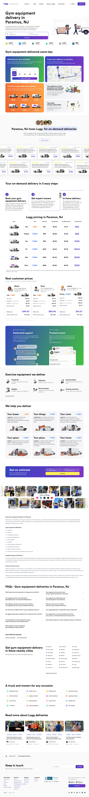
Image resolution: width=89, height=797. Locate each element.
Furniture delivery (17, 780)
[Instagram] (37, 498)
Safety (25, 784)
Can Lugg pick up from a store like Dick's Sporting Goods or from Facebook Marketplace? (18, 598)
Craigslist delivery (17, 782)
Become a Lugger (7, 787)
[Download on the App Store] (71, 782)
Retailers (41, 4)
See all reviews (44, 140)
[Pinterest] (77, 792)
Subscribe (79, 766)
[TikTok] (44, 498)
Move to (32, 33)
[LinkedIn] (82, 792)
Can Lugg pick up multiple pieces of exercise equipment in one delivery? (55, 598)
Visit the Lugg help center (19, 340)
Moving (15, 779)
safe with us (55, 94)
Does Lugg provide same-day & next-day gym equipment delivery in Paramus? (57, 592)
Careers (36, 780)
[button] (20, 152)
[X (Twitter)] (48, 498)
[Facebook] (41, 498)
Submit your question (10, 637)
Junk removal (16, 787)
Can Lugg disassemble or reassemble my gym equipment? (61, 609)
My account (26, 780)
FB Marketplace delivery (19, 784)
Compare (5, 782)
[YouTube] (52, 498)
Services (27, 4)
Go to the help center (22, 637)
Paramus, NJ (12, 756)
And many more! (9, 396)
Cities (34, 4)
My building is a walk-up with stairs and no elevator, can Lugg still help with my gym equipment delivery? (19, 604)
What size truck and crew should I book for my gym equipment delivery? (56, 604)
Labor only (16, 789)
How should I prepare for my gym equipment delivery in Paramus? (63, 620)
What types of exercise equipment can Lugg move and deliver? (22, 592)
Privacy (10, 792)
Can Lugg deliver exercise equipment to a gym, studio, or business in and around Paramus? (18, 620)
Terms (13, 792)
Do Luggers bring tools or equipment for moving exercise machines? (23, 614)
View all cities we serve (51, 673)
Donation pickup (17, 785)
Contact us (26, 782)
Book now (81, 4)
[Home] (6, 756)
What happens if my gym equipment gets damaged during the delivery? (15, 626)
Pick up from (11, 33)
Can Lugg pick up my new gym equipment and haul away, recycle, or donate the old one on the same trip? (60, 614)
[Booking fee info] (13, 306)
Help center (26, 779)
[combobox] (16, 34)
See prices (26, 37)
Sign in (73, 4)
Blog (4, 784)
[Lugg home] (6, 4)
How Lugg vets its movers (55, 342)
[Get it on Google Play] (79, 782)
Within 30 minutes (25, 78)
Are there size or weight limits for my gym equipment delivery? (22, 609)
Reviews (36, 779)
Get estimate (61, 4)
